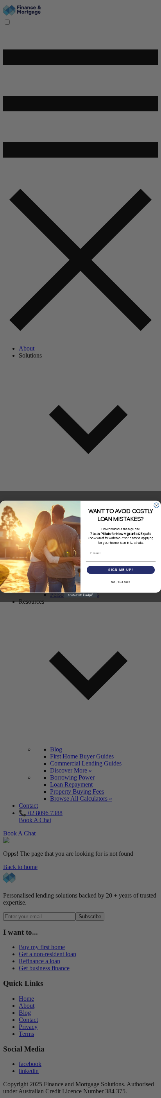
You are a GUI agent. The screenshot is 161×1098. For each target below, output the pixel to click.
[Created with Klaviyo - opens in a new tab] (80, 594)
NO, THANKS (121, 582)
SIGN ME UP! (120, 569)
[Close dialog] (156, 505)
